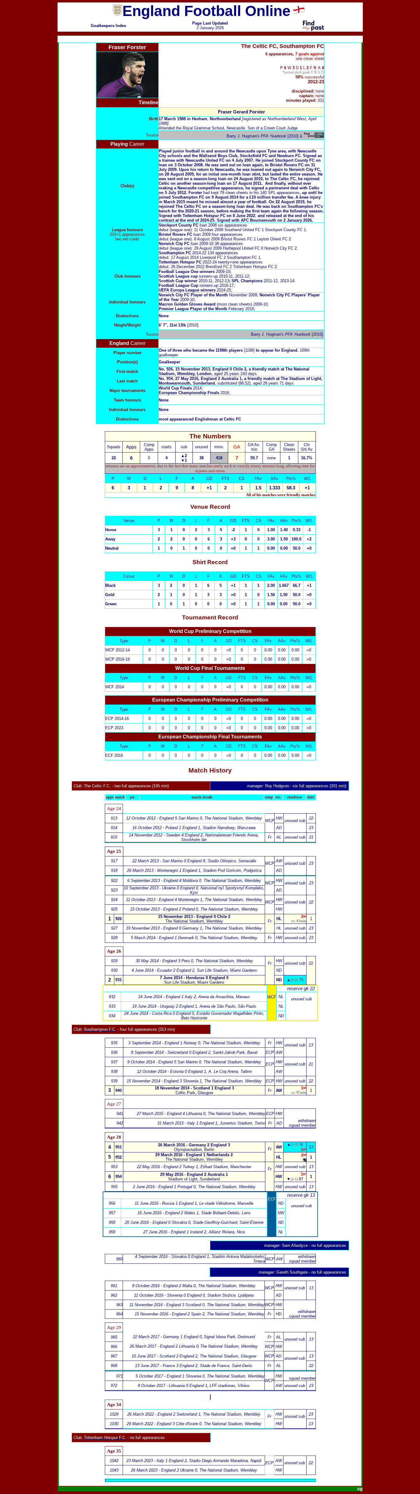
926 (118, 918)
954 (118, 1176)
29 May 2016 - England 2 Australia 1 (194, 1174)
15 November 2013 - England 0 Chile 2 (194, 916)
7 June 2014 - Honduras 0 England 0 (194, 977)
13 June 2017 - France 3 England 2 (166, 1365)
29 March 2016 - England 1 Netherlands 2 (194, 1154)
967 (114, 1356)
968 (114, 1365)
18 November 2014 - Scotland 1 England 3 (194, 1088)
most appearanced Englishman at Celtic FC (200, 419)
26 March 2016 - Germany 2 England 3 (194, 1145)
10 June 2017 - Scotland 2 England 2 (164, 1356)
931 (118, 980)
